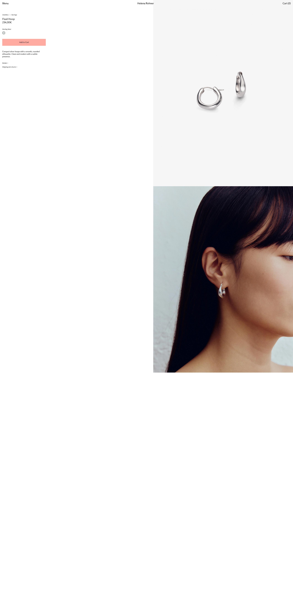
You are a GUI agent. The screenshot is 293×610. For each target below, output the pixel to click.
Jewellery (5, 15)
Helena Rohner (145, 3)
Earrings (14, 15)
